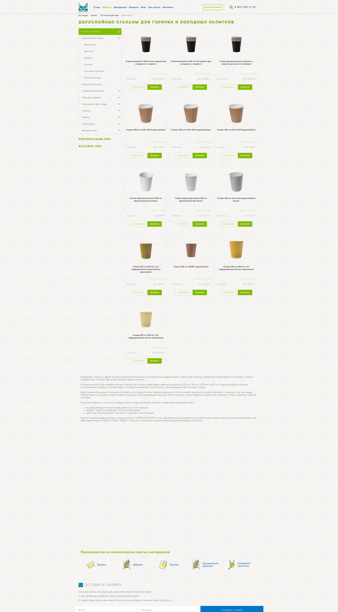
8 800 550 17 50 (245, 7)
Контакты (168, 7)
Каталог (107, 7)
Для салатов (90, 45)
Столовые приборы (94, 71)
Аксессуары (88, 124)
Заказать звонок (212, 7)
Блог (143, 7)
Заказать (154, 87)
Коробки (86, 111)
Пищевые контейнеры (93, 91)
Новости (134, 7)
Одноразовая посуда (92, 38)
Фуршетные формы (92, 84)
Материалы (120, 7)
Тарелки (88, 58)
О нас (97, 7)
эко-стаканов (106, 403)
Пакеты (85, 117)
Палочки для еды (92, 78)
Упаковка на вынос (91, 98)
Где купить (154, 7)
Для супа (88, 51)
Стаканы (88, 65)
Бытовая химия (89, 131)
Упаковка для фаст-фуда (94, 104)
